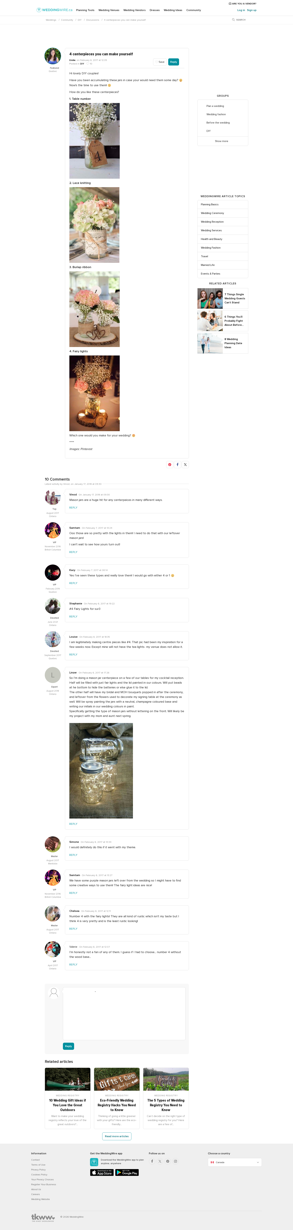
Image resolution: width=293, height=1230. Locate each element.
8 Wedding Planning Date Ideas (233, 343)
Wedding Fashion (211, 247)
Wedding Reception (212, 221)
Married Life (208, 265)
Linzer (73, 672)
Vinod (73, 494)
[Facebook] (152, 1161)
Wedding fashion (216, 114)
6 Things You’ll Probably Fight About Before (234, 321)
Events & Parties (210, 273)
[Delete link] (80, 991)
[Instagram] (175, 1161)
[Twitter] (160, 1161)
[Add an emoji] (93, 991)
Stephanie (75, 603)
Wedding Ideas (173, 10)
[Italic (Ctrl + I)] (73, 991)
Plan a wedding (215, 106)
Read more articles (117, 1136)
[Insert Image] (99, 991)
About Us (36, 1189)
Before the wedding (218, 122)
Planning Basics (210, 204)
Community (193, 10)
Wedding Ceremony (212, 213)
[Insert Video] (106, 991)
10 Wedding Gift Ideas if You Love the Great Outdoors (67, 1105)
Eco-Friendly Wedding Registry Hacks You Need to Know (117, 1105)
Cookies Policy (39, 1174)
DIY (80, 19)
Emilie (72, 60)
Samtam (74, 528)
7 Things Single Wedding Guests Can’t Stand (234, 298)
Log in (241, 10)
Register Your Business (43, 1184)
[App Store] (102, 1175)
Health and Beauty (211, 239)
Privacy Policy (38, 1169)
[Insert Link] (86, 991)
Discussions (92, 19)
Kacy (72, 570)
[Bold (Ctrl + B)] (67, 991)
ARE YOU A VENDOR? (243, 3)
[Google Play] (127, 1175)
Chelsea (74, 911)
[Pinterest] (167, 1161)
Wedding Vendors (134, 10)
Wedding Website (40, 1199)
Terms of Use (38, 1164)
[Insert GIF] (112, 991)
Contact (35, 1159)
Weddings (51, 19)
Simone (74, 842)
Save (161, 62)
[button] (169, 464)
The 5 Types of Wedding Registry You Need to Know (165, 1105)
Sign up (251, 10)
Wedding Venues (109, 10)
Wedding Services (211, 230)
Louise (73, 637)
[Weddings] (54, 10)
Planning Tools (85, 10)
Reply (173, 62)
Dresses (155, 10)
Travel (204, 256)
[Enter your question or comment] (124, 1016)
